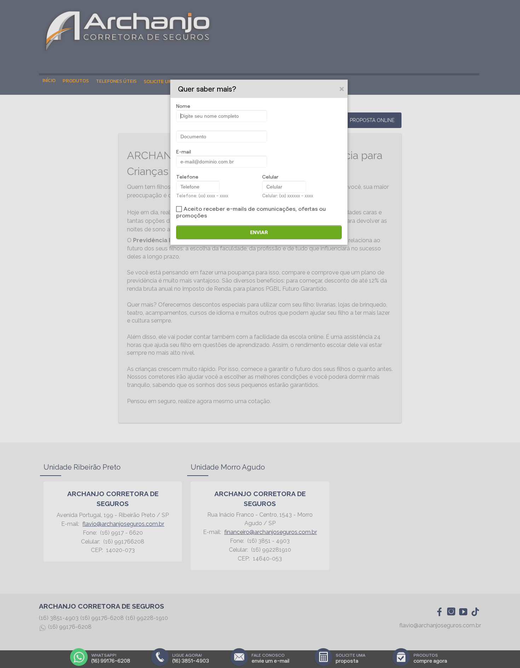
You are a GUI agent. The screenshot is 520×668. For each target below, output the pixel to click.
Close (342, 88)
